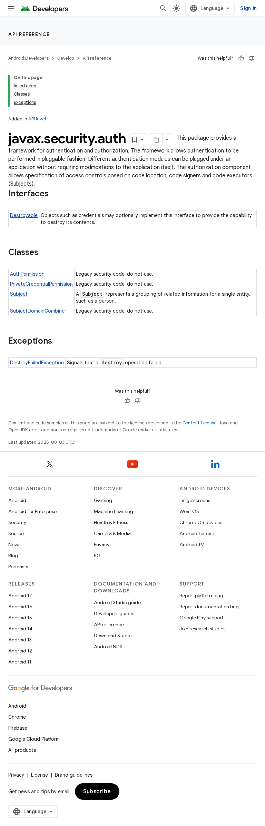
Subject (19, 294)
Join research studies (202, 629)
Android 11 (19, 662)
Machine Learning (113, 511)
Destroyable (24, 215)
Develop (65, 58)
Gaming (103, 500)
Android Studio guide (117, 602)
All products (22, 750)
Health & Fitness (111, 522)
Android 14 (20, 629)
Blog (13, 555)
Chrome (17, 717)
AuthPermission (27, 274)
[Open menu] (11, 8)
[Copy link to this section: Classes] (45, 253)
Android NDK (108, 646)
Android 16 (20, 606)
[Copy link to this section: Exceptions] (59, 341)
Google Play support (201, 617)
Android (17, 500)
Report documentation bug (209, 606)
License (39, 775)
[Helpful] (241, 58)
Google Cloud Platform (34, 739)
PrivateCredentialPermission (41, 284)
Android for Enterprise (32, 511)
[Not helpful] (251, 58)
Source (16, 533)
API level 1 (38, 119)
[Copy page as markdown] (156, 140)
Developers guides (114, 613)
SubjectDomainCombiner (38, 311)
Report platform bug (201, 595)
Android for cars (197, 533)
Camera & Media (112, 533)
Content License (200, 423)
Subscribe (97, 791)
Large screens (194, 500)
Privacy (101, 544)
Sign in (248, 8)
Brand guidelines (73, 775)
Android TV (191, 544)
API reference (29, 34)
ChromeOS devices (200, 522)
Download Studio (112, 635)
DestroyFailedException (37, 363)
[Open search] (163, 8)
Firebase (17, 728)
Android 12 (20, 651)
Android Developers (28, 58)
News (14, 544)
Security (17, 522)
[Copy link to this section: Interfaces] (55, 194)
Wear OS (189, 511)
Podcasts (18, 566)
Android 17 (20, 595)
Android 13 (20, 640)
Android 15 (20, 617)
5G (97, 555)
